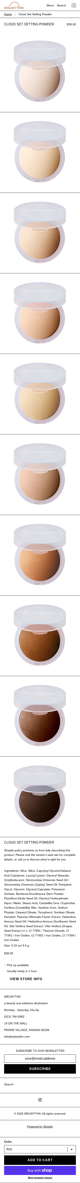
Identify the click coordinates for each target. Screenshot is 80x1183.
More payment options (40, 1177)
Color (8, 1141)
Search (61, 5)
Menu (50, 5)
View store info (26, 979)
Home (8, 14)
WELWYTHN (32, 1113)
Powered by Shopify (40, 1126)
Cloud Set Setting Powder (29, 24)
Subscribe (40, 1069)
